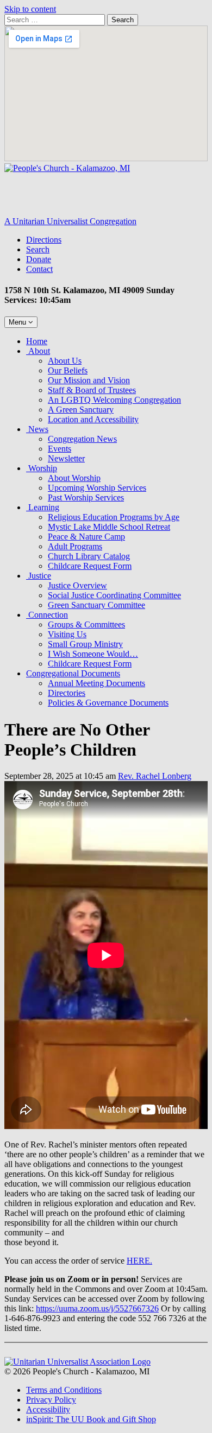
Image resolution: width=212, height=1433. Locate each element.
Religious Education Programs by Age (113, 517)
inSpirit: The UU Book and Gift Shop (91, 1419)
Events (59, 448)
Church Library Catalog (89, 556)
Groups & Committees (86, 624)
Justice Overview (77, 585)
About (38, 351)
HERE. (139, 1260)
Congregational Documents (73, 673)
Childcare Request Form (90, 565)
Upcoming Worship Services (97, 487)
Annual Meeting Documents (96, 683)
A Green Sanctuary (81, 409)
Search (122, 20)
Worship (41, 468)
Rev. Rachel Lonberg (154, 776)
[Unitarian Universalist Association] (77, 1361)
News (37, 429)
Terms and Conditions (64, 1389)
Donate (38, 259)
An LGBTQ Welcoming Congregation (114, 399)
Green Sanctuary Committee (96, 605)
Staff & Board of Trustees (92, 390)
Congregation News (82, 438)
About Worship (74, 478)
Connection (47, 614)
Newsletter (66, 458)
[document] (106, 1031)
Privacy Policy (51, 1399)
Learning (42, 507)
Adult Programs (75, 546)
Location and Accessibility (93, 419)
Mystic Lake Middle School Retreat (109, 526)
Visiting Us (67, 634)
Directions (43, 239)
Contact (39, 269)
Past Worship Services (86, 497)
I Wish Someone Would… (93, 653)
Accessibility (48, 1409)
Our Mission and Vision (89, 380)
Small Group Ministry (85, 644)
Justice (38, 575)
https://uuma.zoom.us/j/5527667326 (97, 1308)
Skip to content (30, 9)
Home (36, 341)
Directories (66, 693)
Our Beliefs (68, 370)
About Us (65, 360)
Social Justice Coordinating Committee (114, 595)
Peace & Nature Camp (86, 536)
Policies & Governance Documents (108, 702)
